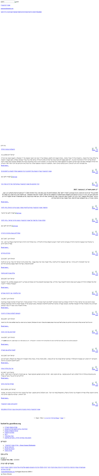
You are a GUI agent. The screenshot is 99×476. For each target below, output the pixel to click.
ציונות (15, 467)
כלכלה (41, 467)
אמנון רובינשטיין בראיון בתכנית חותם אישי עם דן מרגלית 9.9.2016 (20, 409)
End (62, 418)
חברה (52, 467)
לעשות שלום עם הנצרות (8, 350)
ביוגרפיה (72, 467)
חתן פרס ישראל (9, 447)
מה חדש (31, 12)
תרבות (3, 467)
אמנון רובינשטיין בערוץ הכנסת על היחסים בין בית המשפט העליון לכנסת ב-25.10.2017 (26, 171)
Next (57, 418)
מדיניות (37, 467)
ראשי (2, 12)
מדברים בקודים (5, 253)
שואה (6, 467)
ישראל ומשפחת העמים (11, 431)
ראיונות (22, 12)
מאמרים (14, 12)
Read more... (5, 165)
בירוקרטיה (66, 467)
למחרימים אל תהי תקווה (8, 332)
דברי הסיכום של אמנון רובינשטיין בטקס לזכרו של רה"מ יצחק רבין (20, 184)
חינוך (48, 467)
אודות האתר (8, 450)
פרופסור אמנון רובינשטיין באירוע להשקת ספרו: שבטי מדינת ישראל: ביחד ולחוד (24, 207)
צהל (18, 467)
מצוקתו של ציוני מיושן (7, 384)
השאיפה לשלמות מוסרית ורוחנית (10, 313)
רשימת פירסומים (10, 449)
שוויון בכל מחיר (9, 436)
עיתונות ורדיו (8, 12)
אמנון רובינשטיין (5, 5)
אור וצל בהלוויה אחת (7, 368)
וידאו (35, 12)
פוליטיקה (22, 467)
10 (55, 418)
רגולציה (11, 467)
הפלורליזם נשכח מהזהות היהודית (10, 233)
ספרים (18, 12)
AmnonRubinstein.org (8, 472)
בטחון (77, 467)
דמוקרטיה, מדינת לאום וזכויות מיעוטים (16, 429)
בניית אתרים (5, 469)
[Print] (93, 150)
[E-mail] (96, 151)
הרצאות (26, 12)
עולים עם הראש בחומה (8, 273)
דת (62, 467)
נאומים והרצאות (9, 432)
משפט (27, 467)
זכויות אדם (57, 467)
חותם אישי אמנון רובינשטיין (9, 404)
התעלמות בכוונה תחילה (8, 149)
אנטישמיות (82, 467)
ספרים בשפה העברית (11, 427)
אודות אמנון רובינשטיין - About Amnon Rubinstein (20, 445)
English (39, 12)
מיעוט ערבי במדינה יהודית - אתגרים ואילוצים (18, 438)
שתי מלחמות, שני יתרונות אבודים (11, 293)
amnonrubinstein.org (7, 8)
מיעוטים (32, 467)
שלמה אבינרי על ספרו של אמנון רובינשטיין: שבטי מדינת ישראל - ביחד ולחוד (23, 220)
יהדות (45, 467)
